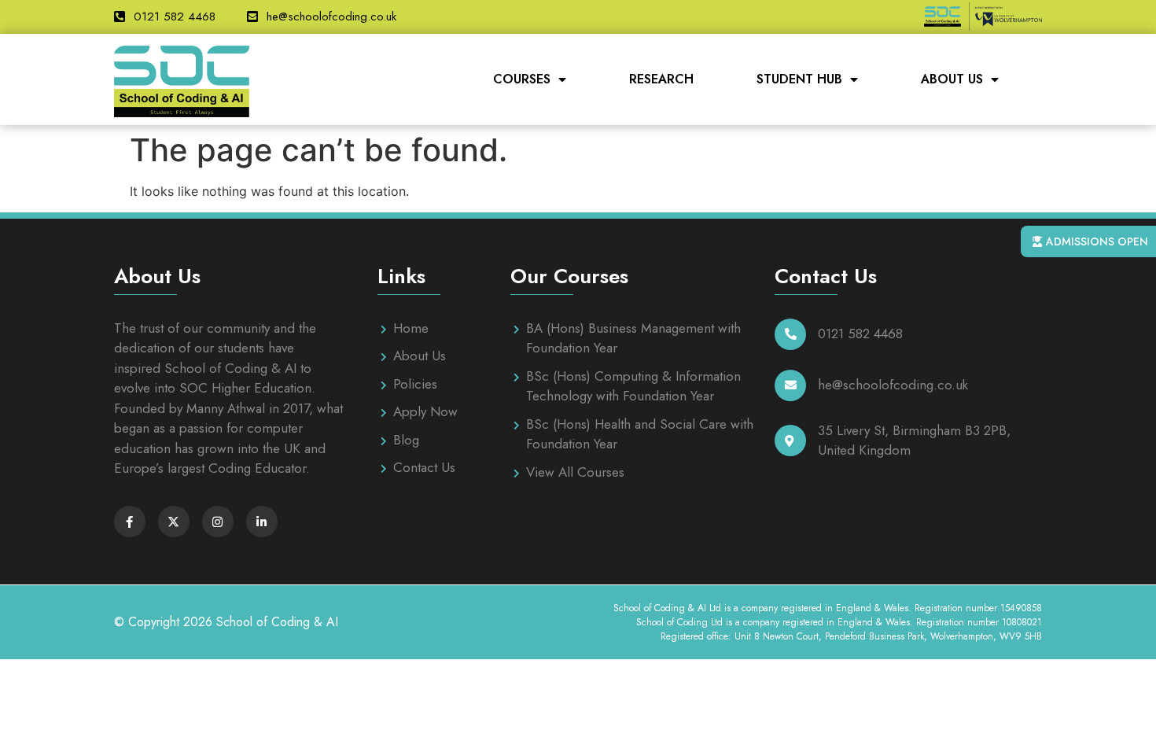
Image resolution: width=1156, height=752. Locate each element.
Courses (521, 79)
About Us (952, 79)
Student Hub (799, 79)
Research (661, 79)
